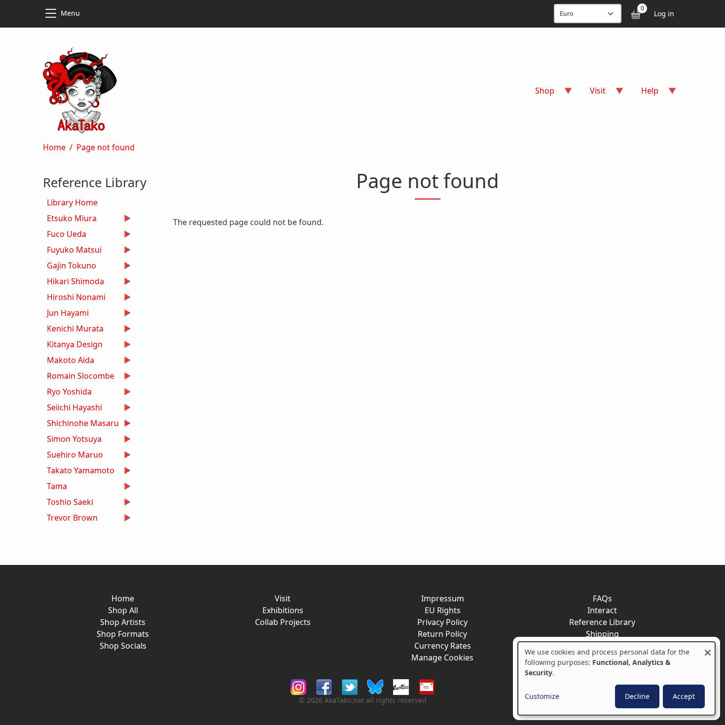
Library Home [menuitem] (72, 202)
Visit (282, 598)
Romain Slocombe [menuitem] (78, 377)
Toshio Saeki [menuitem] (68, 503)
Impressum (442, 598)
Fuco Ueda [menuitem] (64, 235)
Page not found (105, 147)
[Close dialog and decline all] (707, 648)
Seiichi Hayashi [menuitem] (72, 408)
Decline (637, 696)
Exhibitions (282, 610)
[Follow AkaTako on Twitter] (350, 686)
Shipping (602, 633)
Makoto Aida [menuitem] (68, 361)
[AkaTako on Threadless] (401, 686)
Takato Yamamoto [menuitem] (78, 471)
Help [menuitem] (643, 93)
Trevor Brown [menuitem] (70, 519)
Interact (602, 610)
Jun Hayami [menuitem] (66, 314)
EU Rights (443, 610)
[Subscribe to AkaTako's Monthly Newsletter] (426, 686)
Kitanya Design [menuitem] (73, 345)
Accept (684, 696)
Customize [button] (542, 696)
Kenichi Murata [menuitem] (73, 329)
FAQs (602, 598)
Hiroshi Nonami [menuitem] (74, 298)
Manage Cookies (442, 657)
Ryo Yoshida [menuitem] (67, 392)
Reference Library (602, 622)
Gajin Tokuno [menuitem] (69, 266)
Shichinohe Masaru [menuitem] (81, 424)
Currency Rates (442, 645)
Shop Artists (122, 622)
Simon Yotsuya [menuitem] (72, 440)
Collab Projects (283, 622)
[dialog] (616, 678)
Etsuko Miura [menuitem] (70, 219)
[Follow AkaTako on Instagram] (298, 686)
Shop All (123, 610)
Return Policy (442, 633)
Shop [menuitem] (538, 93)
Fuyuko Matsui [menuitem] (72, 251)
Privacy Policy (442, 622)
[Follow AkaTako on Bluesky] (375, 686)
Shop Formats (123, 633)
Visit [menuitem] (592, 93)
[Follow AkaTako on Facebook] (324, 686)
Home (54, 147)
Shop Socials (123, 645)
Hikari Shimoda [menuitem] (73, 282)
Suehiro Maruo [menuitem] (73, 455)
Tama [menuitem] (55, 487)
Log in (664, 13)
